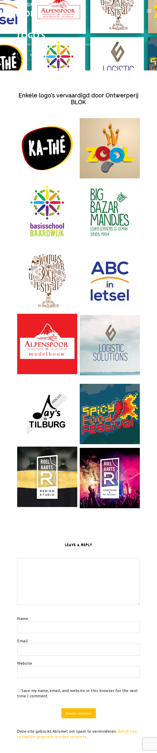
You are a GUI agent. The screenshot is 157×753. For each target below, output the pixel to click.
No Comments (42, 55)
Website (24, 663)
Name (23, 618)
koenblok (28, 44)
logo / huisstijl (81, 44)
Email (24, 641)
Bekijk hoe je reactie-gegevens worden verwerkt (77, 734)
